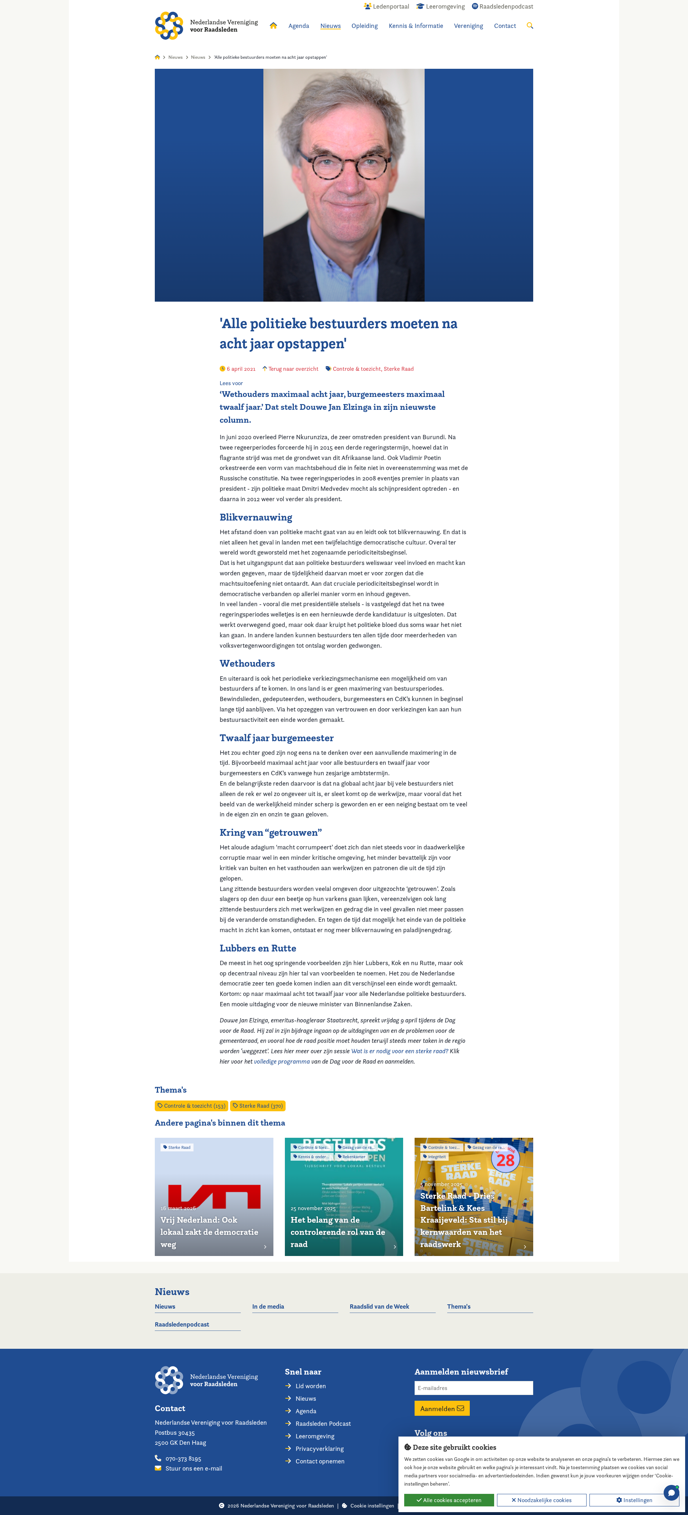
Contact (505, 25)
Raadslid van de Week (379, 1306)
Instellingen (637, 1500)
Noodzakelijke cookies (544, 1500)
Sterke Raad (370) (260, 1105)
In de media (268, 1306)
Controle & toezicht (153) (194, 1105)
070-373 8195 (182, 1458)
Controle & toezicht (357, 368)
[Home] (206, 26)
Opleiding (365, 25)
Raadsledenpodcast (182, 1324)
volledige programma (282, 1061)
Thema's (458, 1306)
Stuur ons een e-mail (193, 1468)
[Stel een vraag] (671, 1493)
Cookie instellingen (372, 1505)
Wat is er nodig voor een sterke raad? (399, 1051)
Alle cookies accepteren (452, 1500)
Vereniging (468, 25)
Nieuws (330, 25)
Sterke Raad (399, 368)
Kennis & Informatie (416, 25)
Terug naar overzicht (293, 368)
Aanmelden (438, 1408)
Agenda (298, 25)
